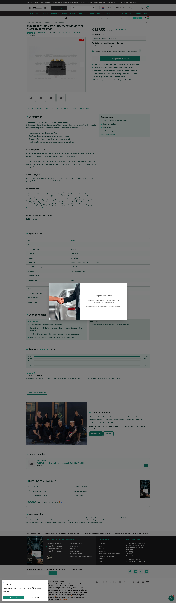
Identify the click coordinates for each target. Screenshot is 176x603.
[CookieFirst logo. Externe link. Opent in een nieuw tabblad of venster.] (4, 583)
